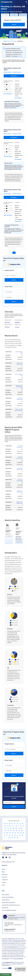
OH (15, 833)
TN (12, 835)
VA (20, 835)
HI (12, 826)
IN (21, 826)
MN (21, 828)
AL (7, 823)
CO (17, 823)
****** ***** (10, 210)
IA (14, 826)
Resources (4, 874)
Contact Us (5, 879)
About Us (4, 877)
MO (6, 830)
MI (19, 828)
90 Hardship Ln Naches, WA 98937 (12, 69)
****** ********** (9, 146)
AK (5, 823)
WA (11, 41)
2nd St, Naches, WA (18, 375)
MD (14, 828)
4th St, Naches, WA (18, 352)
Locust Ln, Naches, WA (19, 480)
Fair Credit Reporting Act (12, 946)
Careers (4, 882)
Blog (3, 871)
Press (3, 885)
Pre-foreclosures (23, 14)
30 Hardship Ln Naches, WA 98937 (12, 190)
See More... (20, 56)
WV (15, 837)
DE (5, 826)
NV (10, 833)
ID (16, 826)
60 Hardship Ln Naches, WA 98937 (12, 130)
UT (17, 835)
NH (22, 830)
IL (18, 826)
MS (8, 830)
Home (3, 869)
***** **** (10, 151)
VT (22, 835)
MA (11, 828)
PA (23, 833)
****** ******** (9, 91)
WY (17, 837)
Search (14, 280)
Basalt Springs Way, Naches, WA (19, 387)
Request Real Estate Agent (21, 969)
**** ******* (10, 208)
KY (5, 828)
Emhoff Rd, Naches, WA (19, 469)
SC (7, 835)
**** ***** (10, 206)
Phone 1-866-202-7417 (8, 862)
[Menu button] (26, 2)
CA (15, 823)
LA (8, 828)
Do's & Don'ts (5, 894)
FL (7, 826)
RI (4, 835)
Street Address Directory (8, 902)
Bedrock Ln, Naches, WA (19, 363)
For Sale (14, 14)
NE (19, 830)
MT (11, 830)
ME (16, 828)
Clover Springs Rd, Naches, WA (18, 410)
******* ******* (9, 154)
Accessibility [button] (5, 968)
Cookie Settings (5, 974)
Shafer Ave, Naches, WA (19, 491)
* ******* (10, 84)
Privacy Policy (5, 900)
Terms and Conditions (8, 897)
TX (15, 835)
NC (14, 830)
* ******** (10, 89)
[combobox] (14, 20)
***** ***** (8, 87)
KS (23, 826)
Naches (14, 41)
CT (20, 823)
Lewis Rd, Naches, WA (19, 398)
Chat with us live (8, 923)
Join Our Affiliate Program (9, 910)
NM (7, 833)
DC (22, 823)
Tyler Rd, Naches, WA (19, 446)
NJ (5, 833)
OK (18, 833)
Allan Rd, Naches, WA (19, 457)
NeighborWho (6, 41)
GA (10, 826)
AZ (12, 823)
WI (12, 837)
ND (17, 830)
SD (9, 835)
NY (13, 833)
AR (10, 823)
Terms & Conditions (18, 958)
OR (21, 833)
